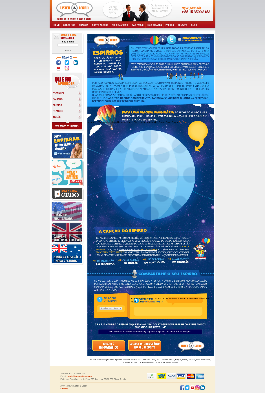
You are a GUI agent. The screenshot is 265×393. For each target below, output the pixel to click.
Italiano (58, 99)
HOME (56, 25)
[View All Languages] (67, 130)
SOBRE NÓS (69, 25)
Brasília (83, 25)
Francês (58, 111)
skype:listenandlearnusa (193, 10)
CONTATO (182, 25)
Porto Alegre (100, 25)
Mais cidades (154, 25)
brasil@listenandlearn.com (79, 376)
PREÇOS (169, 25)
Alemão (57, 105)
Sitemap (64, 389)
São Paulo (138, 25)
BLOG (194, 25)
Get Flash (183, 122)
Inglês (57, 117)
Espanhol (59, 93)
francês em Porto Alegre (110, 252)
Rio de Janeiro (120, 25)
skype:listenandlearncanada (193, 17)
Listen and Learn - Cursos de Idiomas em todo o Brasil (75, 11)
